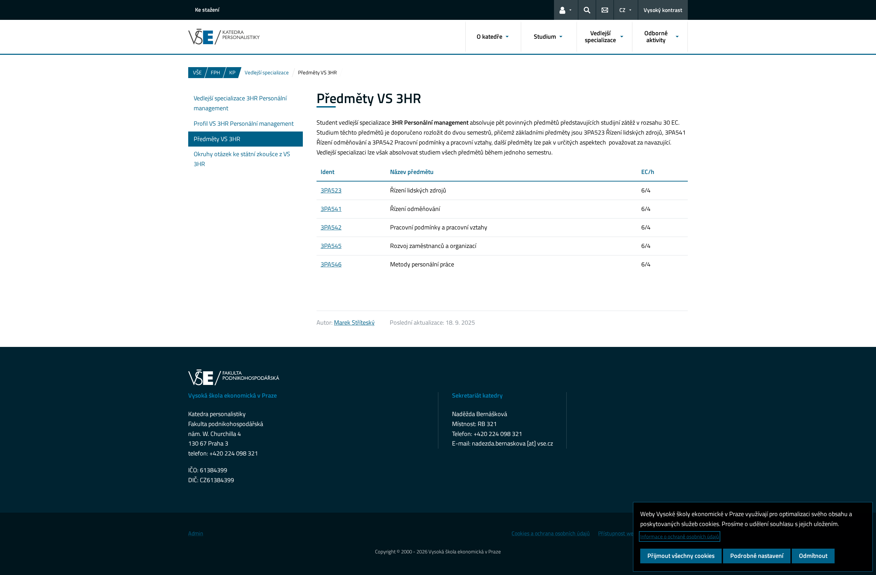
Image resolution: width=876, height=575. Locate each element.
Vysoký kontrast (663, 10)
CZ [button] (622, 10)
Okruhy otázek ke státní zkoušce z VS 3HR (242, 158)
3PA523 (331, 190)
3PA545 (331, 245)
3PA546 (331, 264)
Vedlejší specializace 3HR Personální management (240, 103)
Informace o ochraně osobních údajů (679, 536)
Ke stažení (207, 9)
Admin (195, 533)
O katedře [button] (489, 36)
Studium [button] (545, 36)
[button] (566, 10)
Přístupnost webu (618, 533)
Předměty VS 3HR (217, 138)
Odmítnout (813, 555)
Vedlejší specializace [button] (600, 36)
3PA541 (331, 208)
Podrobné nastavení (756, 555)
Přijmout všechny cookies (680, 555)
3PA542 (331, 227)
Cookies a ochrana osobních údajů (551, 533)
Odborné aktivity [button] (656, 36)
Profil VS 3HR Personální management (244, 123)
